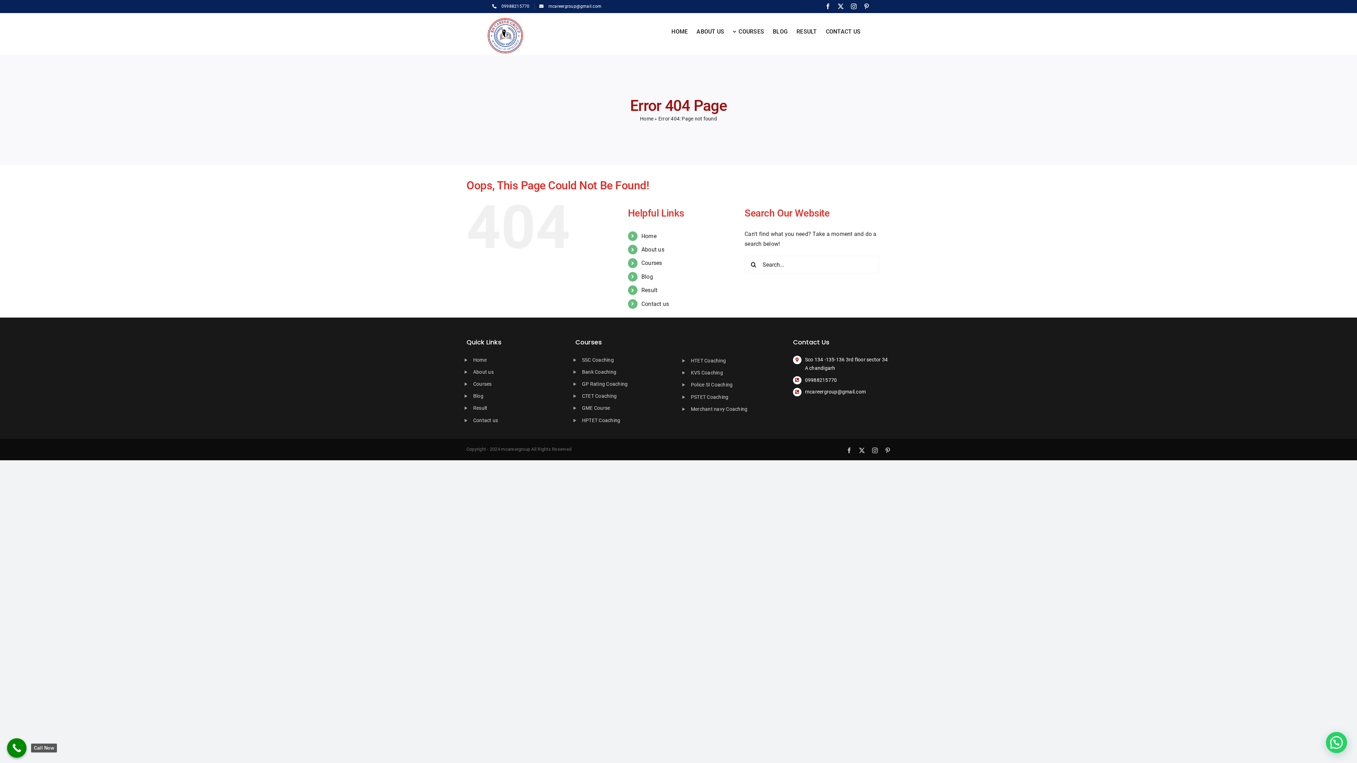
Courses (651, 263)
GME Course (596, 408)
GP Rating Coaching (605, 384)
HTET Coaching (708, 360)
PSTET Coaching (709, 397)
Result (649, 290)
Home (646, 119)
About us (652, 249)
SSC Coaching (598, 360)
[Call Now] (17, 748)
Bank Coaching (599, 372)
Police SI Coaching (712, 385)
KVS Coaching (707, 372)
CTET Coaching (599, 396)
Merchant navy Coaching (719, 409)
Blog (647, 276)
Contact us (655, 304)
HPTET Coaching (601, 420)
